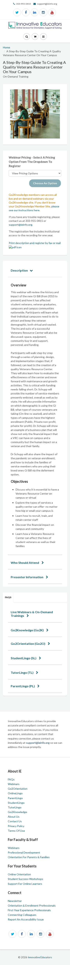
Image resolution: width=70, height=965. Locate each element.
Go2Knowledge (17, 812)
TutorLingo (14, 807)
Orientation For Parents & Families (29, 857)
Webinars (13, 784)
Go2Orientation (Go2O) (28, 643)
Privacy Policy (16, 826)
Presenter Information (27, 577)
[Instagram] (43, 12)
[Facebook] (26, 12)
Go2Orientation (17, 788)
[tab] (35, 270)
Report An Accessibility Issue (26, 919)
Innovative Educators (40, 957)
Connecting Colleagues (22, 914)
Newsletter (15, 901)
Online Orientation (19, 874)
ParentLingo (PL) (23, 686)
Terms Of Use (16, 830)
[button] (43, 37)
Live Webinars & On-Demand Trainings (32, 613)
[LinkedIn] (34, 12)
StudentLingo (16, 802)
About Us (13, 816)
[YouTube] (52, 12)
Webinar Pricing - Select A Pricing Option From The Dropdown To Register (32, 162)
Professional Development (24, 852)
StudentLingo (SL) (24, 658)
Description (19, 270)
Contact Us (15, 821)
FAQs (8, 597)
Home (6, 47)
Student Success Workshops (25, 879)
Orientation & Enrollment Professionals (32, 905)
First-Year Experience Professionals (29, 910)
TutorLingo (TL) (22, 672)
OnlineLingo (15, 793)
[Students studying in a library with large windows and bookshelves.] (35, 114)
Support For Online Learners (25, 883)
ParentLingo (15, 798)
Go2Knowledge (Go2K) (27, 630)
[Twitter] (17, 12)
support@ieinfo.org (20, 224)
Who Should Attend (25, 562)
